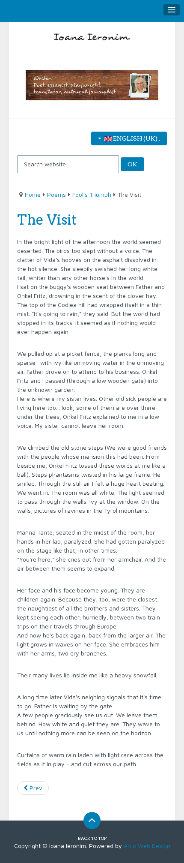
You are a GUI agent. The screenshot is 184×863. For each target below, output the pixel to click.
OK (132, 164)
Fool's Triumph (91, 194)
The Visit (47, 220)
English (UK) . (136, 138)
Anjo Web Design (147, 845)
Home (33, 194)
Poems (56, 194)
